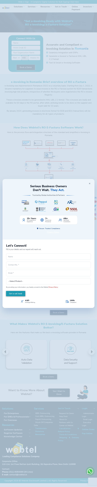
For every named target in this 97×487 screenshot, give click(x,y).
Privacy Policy (53, 232)
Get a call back (15, 293)
